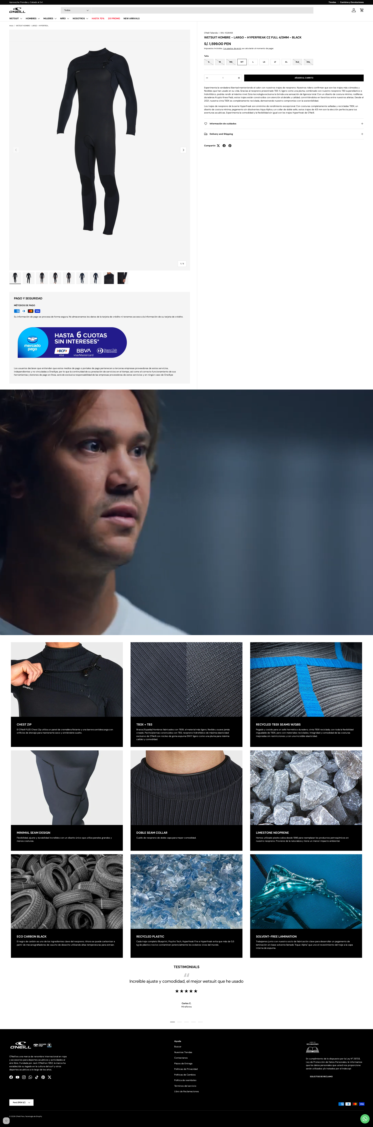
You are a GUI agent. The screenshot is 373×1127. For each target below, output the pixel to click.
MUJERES (48, 18)
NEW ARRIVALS (132, 18)
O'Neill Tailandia (211, 33)
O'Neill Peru (20, 1116)
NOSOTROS (79, 18)
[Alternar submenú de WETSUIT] (21, 18)
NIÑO (63, 18)
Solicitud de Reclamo (321, 1076)
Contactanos (181, 1057)
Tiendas (332, 2)
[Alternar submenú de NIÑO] (68, 18)
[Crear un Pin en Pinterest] (230, 146)
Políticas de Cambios (185, 1074)
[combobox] (187, 10)
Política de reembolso (185, 1080)
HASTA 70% (98, 18)
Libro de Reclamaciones (186, 1091)
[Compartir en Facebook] (224, 146)
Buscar (177, 1046)
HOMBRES (31, 18)
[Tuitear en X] (218, 146)
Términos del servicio (185, 1085)
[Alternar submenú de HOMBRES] (39, 18)
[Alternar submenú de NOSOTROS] (87, 18)
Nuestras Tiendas (183, 1052)
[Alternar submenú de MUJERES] (55, 18)
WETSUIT (14, 18)
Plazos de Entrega (183, 1063)
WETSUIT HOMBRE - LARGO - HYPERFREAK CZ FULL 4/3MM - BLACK (32, 26)
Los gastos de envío (232, 48)
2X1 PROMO (114, 18)
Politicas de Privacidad (186, 1069)
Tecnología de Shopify (33, 1116)
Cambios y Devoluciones (352, 2)
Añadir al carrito (304, 78)
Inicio (11, 26)
